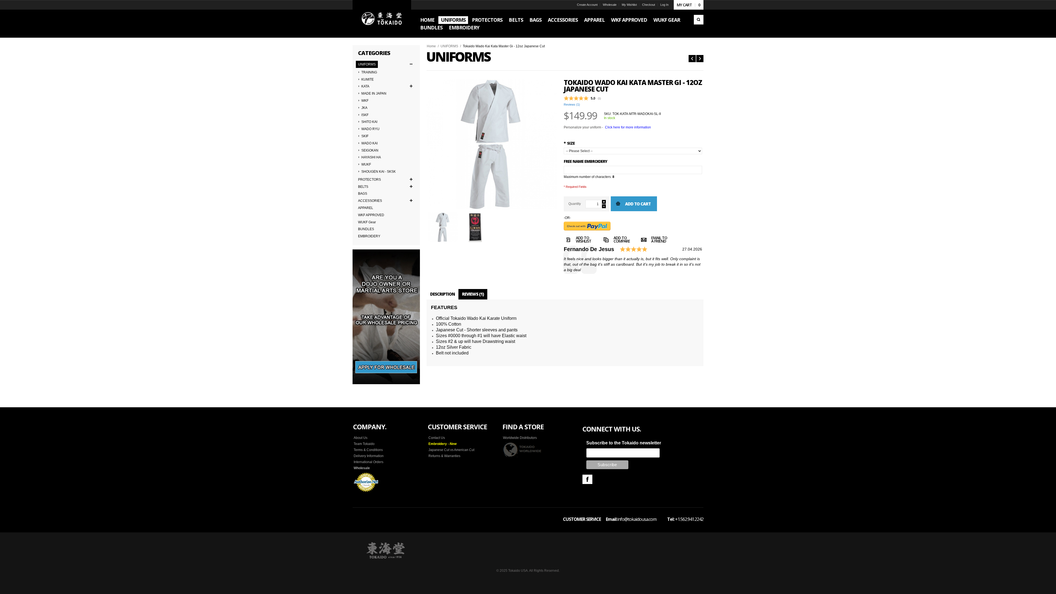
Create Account (587, 4)
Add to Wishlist (583, 240)
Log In (664, 4)
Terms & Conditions (368, 450)
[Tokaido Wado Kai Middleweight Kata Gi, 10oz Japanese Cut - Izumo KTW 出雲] (692, 58)
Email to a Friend (659, 240)
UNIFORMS (449, 46)
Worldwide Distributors (520, 438)
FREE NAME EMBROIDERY (585, 161)
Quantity (574, 204)
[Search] (698, 19)
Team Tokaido (364, 444)
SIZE (569, 143)
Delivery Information (369, 456)
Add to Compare (622, 240)
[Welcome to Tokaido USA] (382, 19)
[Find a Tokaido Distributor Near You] (522, 449)
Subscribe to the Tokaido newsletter (623, 443)
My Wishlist (629, 4)
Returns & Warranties (444, 456)
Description (442, 294)
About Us (360, 438)
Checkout (648, 4)
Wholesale (610, 4)
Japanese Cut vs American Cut (451, 450)
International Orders (368, 462)
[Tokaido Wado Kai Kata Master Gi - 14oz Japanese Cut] (699, 58)
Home (431, 46)
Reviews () (572, 104)
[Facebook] (587, 479)
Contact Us (436, 438)
